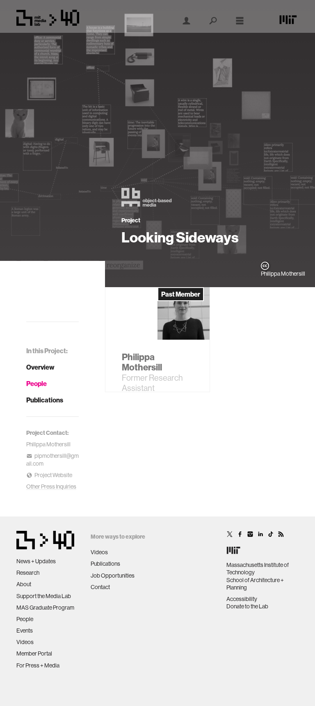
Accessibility (241, 599)
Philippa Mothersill (48, 444)
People (36, 383)
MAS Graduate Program (45, 607)
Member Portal (34, 653)
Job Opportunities (113, 575)
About (23, 584)
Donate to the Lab (247, 606)
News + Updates (36, 561)
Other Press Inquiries (51, 486)
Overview (40, 367)
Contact (100, 587)
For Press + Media (37, 665)
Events (24, 630)
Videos (25, 642)
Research (27, 572)
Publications (44, 400)
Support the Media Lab (43, 596)
